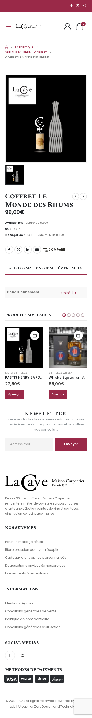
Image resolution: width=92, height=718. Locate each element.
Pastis (9, 372)
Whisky (67, 372)
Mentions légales (19, 603)
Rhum (43, 235)
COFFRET (31, 235)
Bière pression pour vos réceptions (34, 549)
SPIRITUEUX (57, 235)
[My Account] (67, 26)
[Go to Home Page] (6, 47)
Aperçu (14, 394)
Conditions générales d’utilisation (33, 626)
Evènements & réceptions (26, 573)
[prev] (75, 196)
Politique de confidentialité (27, 619)
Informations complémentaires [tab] (48, 268)
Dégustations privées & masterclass (35, 565)
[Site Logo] (29, 26)
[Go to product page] (24, 347)
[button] (64, 315)
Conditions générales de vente (31, 611)
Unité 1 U (68, 292)
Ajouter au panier (34, 335)
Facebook (9, 250)
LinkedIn (28, 250)
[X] (77, 5)
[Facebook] (71, 5)
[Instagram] (84, 5)
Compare (56, 249)
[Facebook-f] (10, 655)
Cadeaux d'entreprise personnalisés (35, 557)
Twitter (18, 250)
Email (37, 250)
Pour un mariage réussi (24, 541)
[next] (83, 196)
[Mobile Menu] (8, 26)
